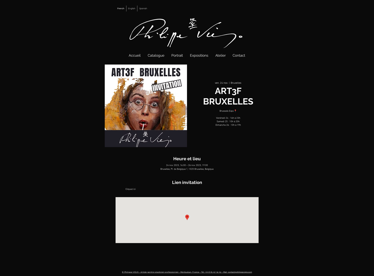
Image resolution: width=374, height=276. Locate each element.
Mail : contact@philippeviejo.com (187, 272)
